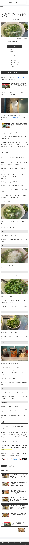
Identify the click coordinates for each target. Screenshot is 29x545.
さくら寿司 (21, 77)
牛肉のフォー (15, 51)
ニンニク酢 (16, 64)
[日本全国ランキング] (23, 459)
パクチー (16, 57)
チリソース (16, 62)
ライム (15, 58)
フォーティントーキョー (15, 49)
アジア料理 (5, 466)
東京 (10, 466)
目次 (12, 46)
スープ (15, 53)
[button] (26, 312)
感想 (13, 66)
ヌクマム (16, 60)
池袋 (13, 466)
